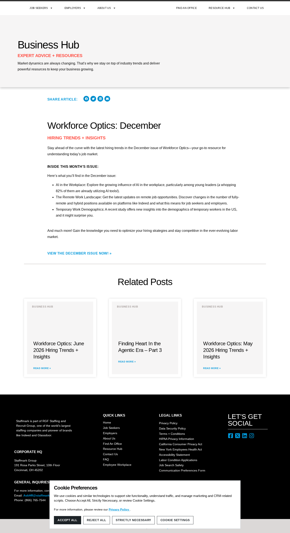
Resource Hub (219, 8)
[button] (86, 99)
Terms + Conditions (172, 433)
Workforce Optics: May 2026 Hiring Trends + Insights (228, 350)
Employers (73, 8)
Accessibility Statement (174, 454)
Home (107, 422)
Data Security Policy (172, 428)
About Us (104, 8)
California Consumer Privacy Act (180, 444)
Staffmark (145, 8)
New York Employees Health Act (180, 449)
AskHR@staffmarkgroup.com (44, 495)
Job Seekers (39, 8)
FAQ (106, 459)
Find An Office (186, 8)
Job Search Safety (171, 465)
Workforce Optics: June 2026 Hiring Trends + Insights (58, 350)
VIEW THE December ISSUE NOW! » (79, 253)
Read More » (42, 368)
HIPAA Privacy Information (176, 439)
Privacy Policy (168, 423)
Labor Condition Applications (178, 460)
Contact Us (255, 8)
